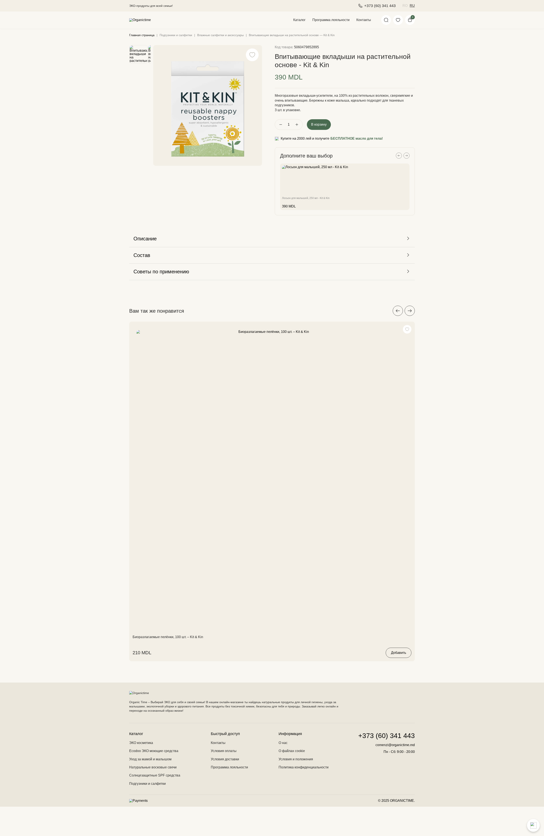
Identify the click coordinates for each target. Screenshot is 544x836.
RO (405, 5)
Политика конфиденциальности (304, 767)
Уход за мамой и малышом (150, 759)
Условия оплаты (224, 751)
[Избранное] (398, 20)
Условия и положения (296, 759)
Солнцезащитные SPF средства (154, 775)
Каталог (299, 20)
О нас (283, 743)
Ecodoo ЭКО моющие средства (153, 751)
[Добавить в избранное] (407, 329)
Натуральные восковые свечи (153, 767)
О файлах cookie (292, 751)
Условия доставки (225, 759)
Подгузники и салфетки (147, 783)
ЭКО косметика (141, 743)
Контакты (363, 20)
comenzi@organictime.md (395, 745)
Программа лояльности (331, 20)
